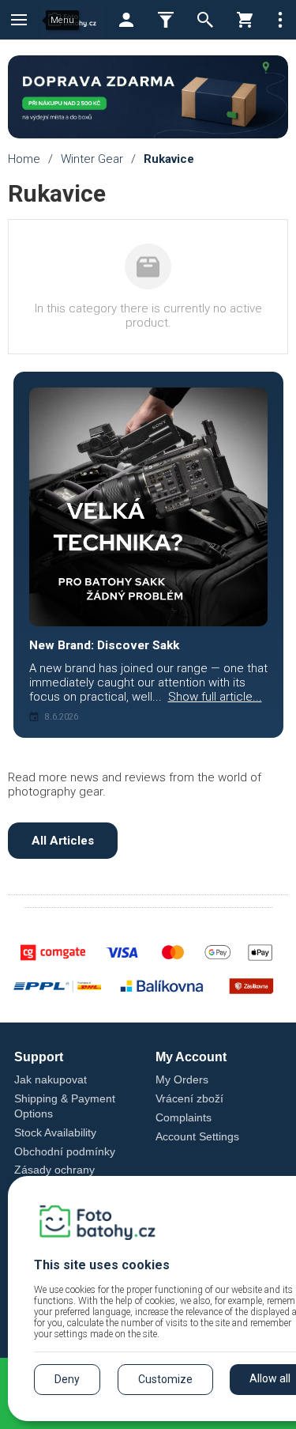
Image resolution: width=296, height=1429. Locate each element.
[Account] (126, 20)
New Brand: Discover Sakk (104, 645)
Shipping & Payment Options (64, 1106)
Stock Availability (55, 1132)
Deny (67, 1379)
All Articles (63, 841)
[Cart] (244, 20)
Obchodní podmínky (64, 1151)
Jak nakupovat (50, 1079)
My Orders (181, 1079)
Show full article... (215, 697)
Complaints (183, 1117)
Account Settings (197, 1136)
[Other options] (280, 20)
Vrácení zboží (189, 1098)
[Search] (205, 20)
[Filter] (165, 20)
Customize (165, 1379)
